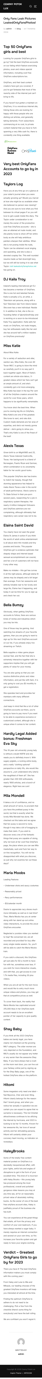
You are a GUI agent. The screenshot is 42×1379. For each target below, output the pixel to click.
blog (19, 28)
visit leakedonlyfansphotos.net (23, 266)
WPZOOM (28, 1373)
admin (9, 28)
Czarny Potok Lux (13, 6)
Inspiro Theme (15, 1373)
